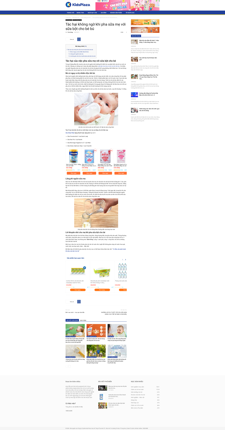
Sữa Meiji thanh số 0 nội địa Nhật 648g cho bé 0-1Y (121, 166)
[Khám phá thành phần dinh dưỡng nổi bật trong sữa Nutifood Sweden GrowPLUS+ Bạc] (117, 351)
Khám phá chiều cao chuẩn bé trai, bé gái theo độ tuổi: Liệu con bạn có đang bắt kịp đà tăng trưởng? (96, 361)
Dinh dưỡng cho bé (85, 17)
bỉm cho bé (81, 397)
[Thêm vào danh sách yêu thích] (79, 170)
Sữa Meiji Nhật (70, 133)
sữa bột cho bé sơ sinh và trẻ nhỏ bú (108, 66)
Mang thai (80, 12)
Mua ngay (73, 173)
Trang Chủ (70, 12)
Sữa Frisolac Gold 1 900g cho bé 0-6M (73, 165)
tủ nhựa (88, 386)
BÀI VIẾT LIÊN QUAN (72, 320)
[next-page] (69, 366)
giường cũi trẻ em (79, 396)
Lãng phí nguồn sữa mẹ (75, 54)
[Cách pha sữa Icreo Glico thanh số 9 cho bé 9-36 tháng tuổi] (101, 397)
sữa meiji (73, 388)
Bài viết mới (110, 336)
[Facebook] (79, 39)
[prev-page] (67, 366)
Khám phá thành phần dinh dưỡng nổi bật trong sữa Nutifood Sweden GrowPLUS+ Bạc (117, 361)
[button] (157, 13)
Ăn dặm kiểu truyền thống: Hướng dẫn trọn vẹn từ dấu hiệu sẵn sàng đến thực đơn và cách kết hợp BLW (75, 340)
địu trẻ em (75, 390)
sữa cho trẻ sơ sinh (83, 388)
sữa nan (89, 397)
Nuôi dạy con (92, 12)
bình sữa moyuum (84, 392)
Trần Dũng (70, 32)
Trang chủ (68, 17)
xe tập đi (74, 397)
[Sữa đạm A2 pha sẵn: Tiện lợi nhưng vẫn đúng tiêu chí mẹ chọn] (96, 330)
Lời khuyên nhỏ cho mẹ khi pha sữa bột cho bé (81, 56)
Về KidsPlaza (130, 12)
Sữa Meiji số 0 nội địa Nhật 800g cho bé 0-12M (105, 165)
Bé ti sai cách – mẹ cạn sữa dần (75, 312)
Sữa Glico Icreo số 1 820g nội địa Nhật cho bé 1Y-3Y (89, 166)
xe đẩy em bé (70, 386)
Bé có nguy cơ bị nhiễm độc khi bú (78, 52)
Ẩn (85, 46)
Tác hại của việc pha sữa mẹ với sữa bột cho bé (80, 49)
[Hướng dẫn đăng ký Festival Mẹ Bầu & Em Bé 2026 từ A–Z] (134, 94)
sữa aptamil (80, 386)
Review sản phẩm (116, 12)
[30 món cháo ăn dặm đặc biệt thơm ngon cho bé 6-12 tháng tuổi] (102, 405)
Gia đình (103, 12)
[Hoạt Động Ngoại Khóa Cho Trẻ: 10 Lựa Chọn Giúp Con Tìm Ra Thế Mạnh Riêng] (134, 76)
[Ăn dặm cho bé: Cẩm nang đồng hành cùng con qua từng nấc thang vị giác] (117, 330)
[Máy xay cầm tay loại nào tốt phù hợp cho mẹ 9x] (102, 388)
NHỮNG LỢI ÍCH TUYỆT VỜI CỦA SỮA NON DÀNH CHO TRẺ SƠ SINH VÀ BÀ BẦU (114, 313)
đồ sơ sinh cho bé (82, 394)
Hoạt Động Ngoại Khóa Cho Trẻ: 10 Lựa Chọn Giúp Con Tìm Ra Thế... (148, 77)
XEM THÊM (83, 320)
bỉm (67, 388)
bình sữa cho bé (71, 392)
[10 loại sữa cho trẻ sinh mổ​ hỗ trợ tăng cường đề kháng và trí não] (75, 351)
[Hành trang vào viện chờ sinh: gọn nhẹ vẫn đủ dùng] (134, 110)
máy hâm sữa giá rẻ (86, 390)
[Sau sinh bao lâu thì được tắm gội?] (134, 59)
